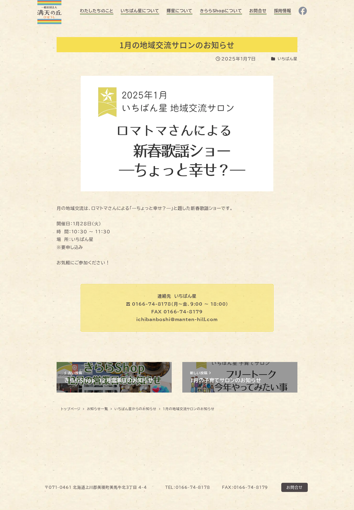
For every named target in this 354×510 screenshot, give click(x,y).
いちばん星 (288, 59)
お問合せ (294, 487)
